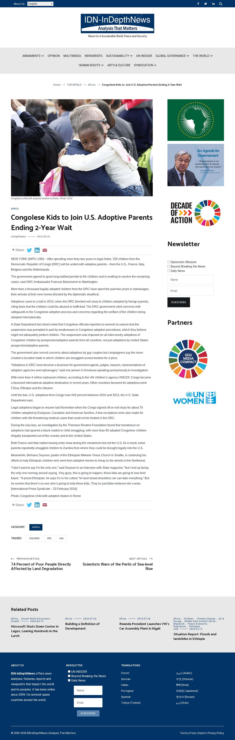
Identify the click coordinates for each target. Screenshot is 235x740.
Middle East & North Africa (200, 621)
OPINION (54, 56)
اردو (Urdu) (182, 702)
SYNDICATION (143, 65)
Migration (179, 624)
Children (34, 538)
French (125, 673)
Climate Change (206, 618)
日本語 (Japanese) (187, 690)
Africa (15, 208)
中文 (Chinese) (184, 679)
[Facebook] (198, 3)
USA (61, 538)
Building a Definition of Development (82, 626)
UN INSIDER (144, 56)
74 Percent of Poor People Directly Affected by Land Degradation (41, 564)
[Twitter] (206, 3)
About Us (19, 3)
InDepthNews (18, 236)
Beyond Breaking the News (188, 266)
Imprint (202, 733)
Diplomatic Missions (183, 262)
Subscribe (178, 302)
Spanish (126, 696)
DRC (49, 538)
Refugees (194, 626)
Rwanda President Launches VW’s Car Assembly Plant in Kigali (144, 626)
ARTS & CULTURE (118, 65)
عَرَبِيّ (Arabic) (184, 673)
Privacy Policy (216, 733)
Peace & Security (197, 624)
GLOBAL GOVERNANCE (171, 56)
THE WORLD (201, 56)
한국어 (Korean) (185, 696)
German (126, 679)
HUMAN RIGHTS (89, 65)
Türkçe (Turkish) (131, 702)
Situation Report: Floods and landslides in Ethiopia (194, 637)
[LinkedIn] (213, 3)
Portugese (127, 690)
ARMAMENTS (31, 56)
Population (179, 626)
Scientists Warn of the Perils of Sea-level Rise (118, 564)
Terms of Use (188, 733)
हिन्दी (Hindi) (182, 685)
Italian (124, 685)
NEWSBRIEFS (93, 56)
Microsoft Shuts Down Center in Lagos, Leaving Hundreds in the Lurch (35, 631)
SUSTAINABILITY (117, 56)
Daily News (178, 271)
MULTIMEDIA (72, 56)
